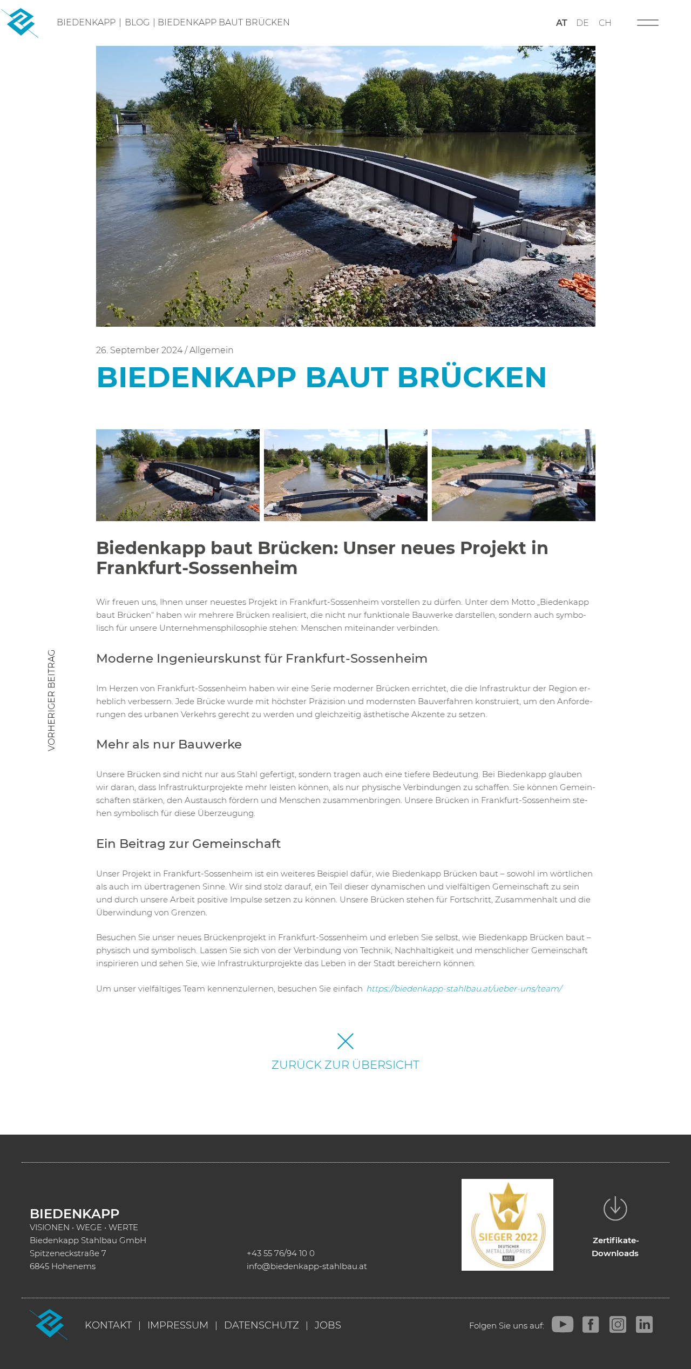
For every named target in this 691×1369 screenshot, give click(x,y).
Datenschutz (261, 1325)
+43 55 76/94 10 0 (281, 1253)
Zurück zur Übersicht (345, 1064)
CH (605, 23)
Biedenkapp (86, 22)
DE (582, 23)
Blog (137, 22)
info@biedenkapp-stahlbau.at (307, 1266)
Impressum (177, 1325)
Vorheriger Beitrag (51, 700)
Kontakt (108, 1325)
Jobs (328, 1325)
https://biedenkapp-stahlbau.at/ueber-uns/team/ (463, 988)
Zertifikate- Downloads (616, 1246)
